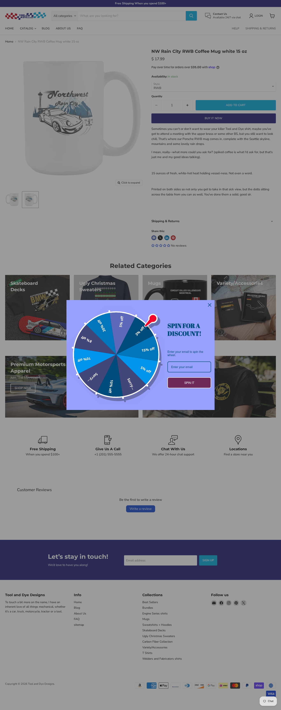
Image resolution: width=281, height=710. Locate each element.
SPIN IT (189, 383)
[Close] (210, 305)
